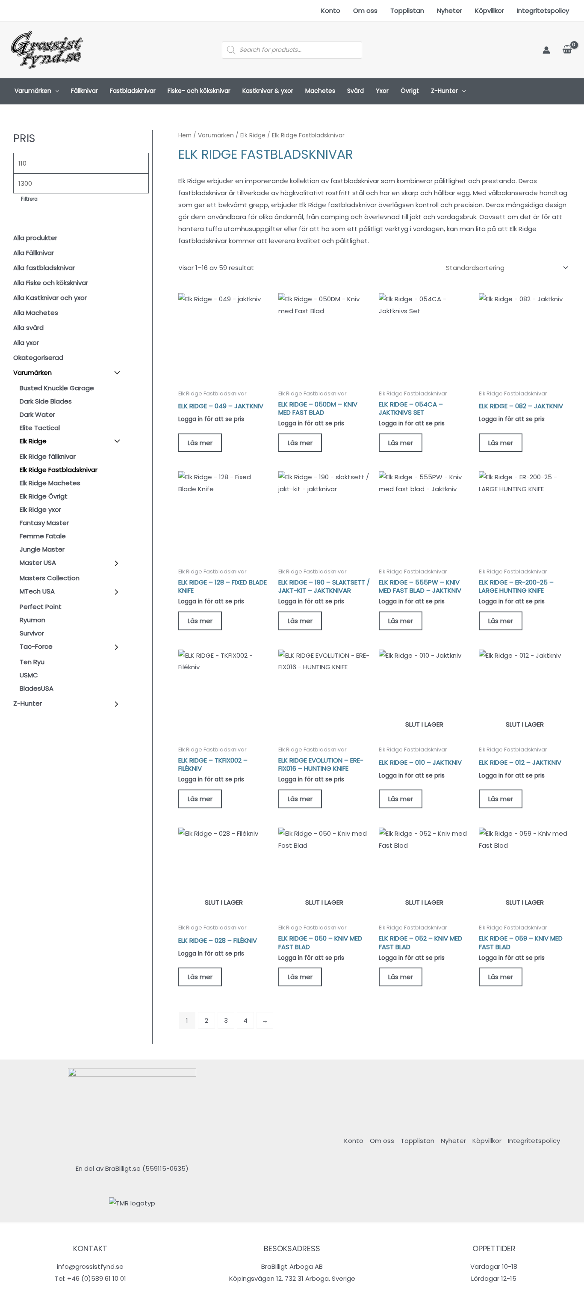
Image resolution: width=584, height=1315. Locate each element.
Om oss (365, 10)
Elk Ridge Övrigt (44, 496)
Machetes (320, 90)
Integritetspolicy (543, 10)
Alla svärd (28, 327)
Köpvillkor (489, 10)
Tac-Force (36, 646)
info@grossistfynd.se (90, 1266)
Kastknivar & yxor (267, 90)
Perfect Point (41, 606)
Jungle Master (42, 549)
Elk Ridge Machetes (50, 482)
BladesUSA (36, 688)
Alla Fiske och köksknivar (50, 282)
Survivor (32, 633)
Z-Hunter (444, 90)
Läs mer (200, 442)
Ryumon (32, 619)
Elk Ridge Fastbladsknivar (58, 469)
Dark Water (37, 414)
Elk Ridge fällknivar (48, 456)
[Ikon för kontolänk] (546, 50)
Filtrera (29, 199)
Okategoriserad (38, 357)
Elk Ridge (33, 440)
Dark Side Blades (46, 401)
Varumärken (33, 90)
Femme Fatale (43, 535)
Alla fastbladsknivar (44, 267)
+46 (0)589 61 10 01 (96, 1278)
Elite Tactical (40, 427)
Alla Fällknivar (33, 252)
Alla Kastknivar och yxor (50, 297)
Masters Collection (50, 577)
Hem (185, 135)
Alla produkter (35, 237)
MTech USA (37, 591)
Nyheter (449, 10)
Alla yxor (26, 342)
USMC (29, 675)
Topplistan (407, 10)
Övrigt (410, 90)
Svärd (355, 90)
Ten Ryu (32, 661)
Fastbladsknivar (133, 90)
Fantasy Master (44, 522)
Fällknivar (84, 90)
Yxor (382, 90)
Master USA (38, 562)
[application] (55, 91)
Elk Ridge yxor (40, 509)
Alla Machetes (35, 312)
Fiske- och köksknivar (199, 90)
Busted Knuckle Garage (57, 387)
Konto (330, 10)
